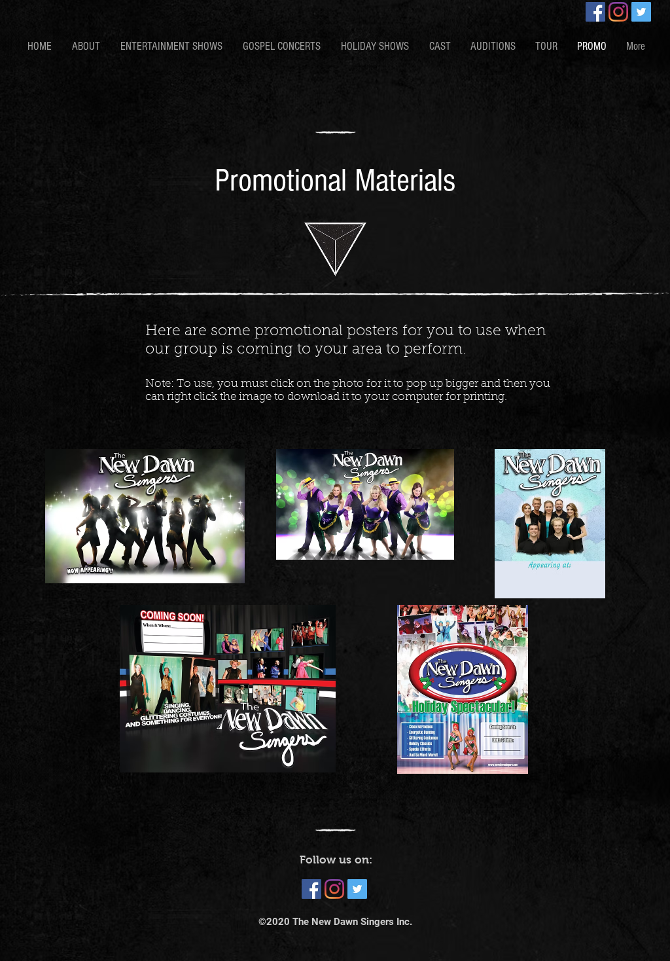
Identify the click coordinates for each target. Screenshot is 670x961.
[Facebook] (595, 12)
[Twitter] (641, 12)
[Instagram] (618, 12)
